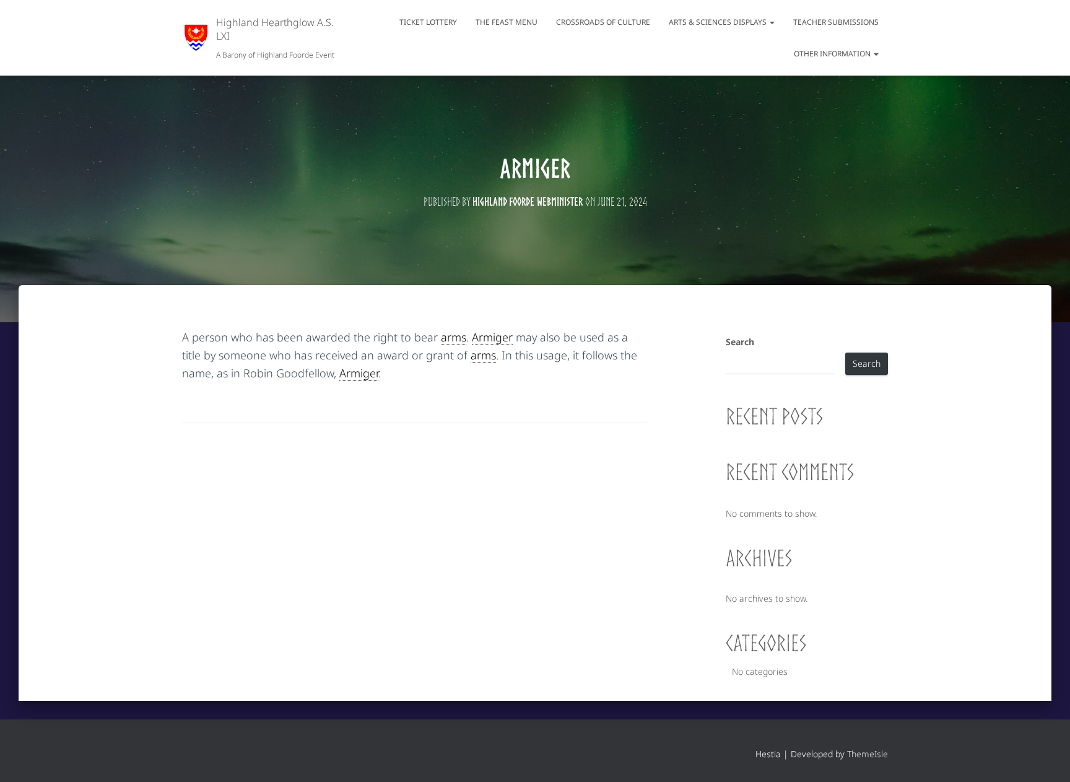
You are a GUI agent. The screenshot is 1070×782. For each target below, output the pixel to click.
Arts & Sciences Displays (718, 22)
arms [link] (453, 337)
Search (740, 342)
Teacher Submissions (836, 22)
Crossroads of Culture (603, 22)
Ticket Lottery (428, 22)
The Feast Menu (506, 22)
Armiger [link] (492, 337)
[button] (771, 22)
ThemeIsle (867, 754)
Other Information (833, 53)
